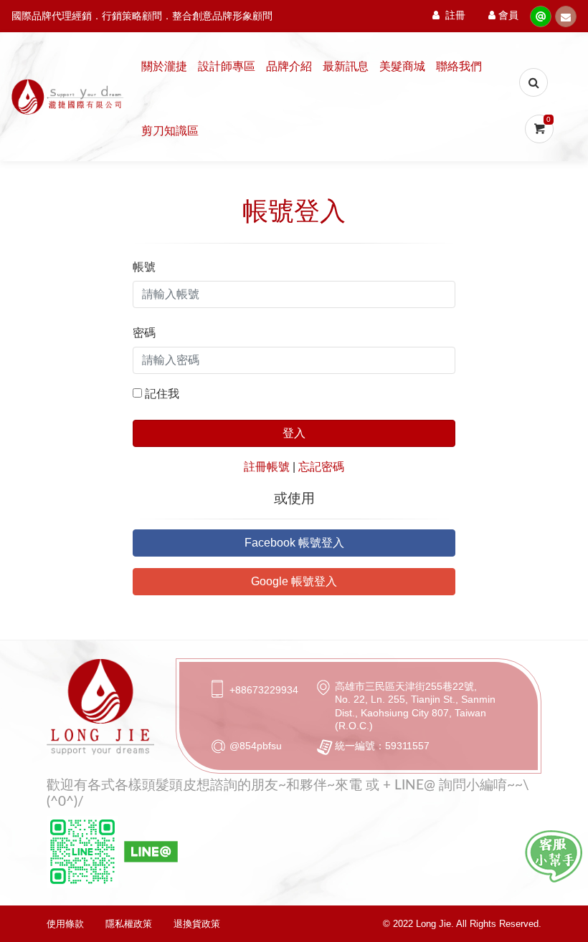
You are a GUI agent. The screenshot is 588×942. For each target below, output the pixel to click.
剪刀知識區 (170, 131)
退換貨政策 (197, 923)
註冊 (455, 16)
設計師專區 (226, 66)
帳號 (144, 267)
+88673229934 (263, 690)
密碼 (144, 333)
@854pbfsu (255, 745)
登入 (294, 433)
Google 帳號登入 (294, 581)
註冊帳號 (267, 467)
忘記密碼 (321, 467)
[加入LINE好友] (553, 856)
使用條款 (65, 923)
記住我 (162, 394)
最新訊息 (346, 66)
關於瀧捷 (164, 66)
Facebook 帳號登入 (294, 543)
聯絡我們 (459, 66)
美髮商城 (402, 66)
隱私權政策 (128, 923)
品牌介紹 (289, 66)
